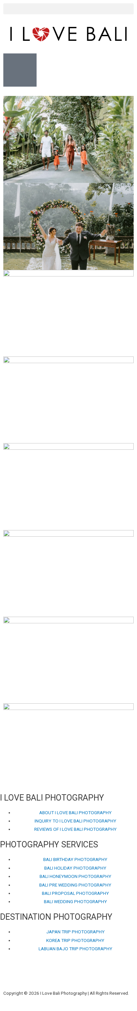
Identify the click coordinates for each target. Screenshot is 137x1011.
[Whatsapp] (61, 975)
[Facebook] (8, 975)
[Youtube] (43, 975)
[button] (68, 8)
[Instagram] (26, 975)
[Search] (78, 975)
